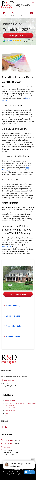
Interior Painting (10, 401)
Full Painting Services (7, 380)
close (32, 459)
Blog (6, 416)
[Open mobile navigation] (32, 5)
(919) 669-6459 (22, 5)
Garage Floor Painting (11, 408)
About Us (7, 413)
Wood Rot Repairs (10, 410)
